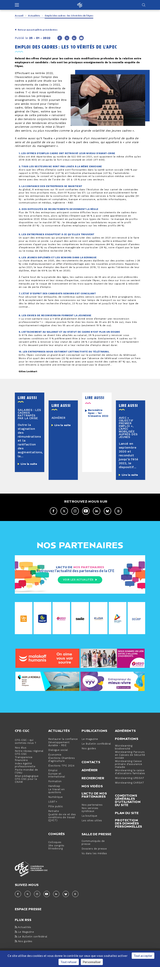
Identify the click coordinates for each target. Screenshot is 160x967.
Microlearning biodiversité (123, 747)
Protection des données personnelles (128, 823)
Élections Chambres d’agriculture (61, 760)
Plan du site (127, 812)
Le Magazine (25, 932)
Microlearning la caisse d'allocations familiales (130, 772)
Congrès (56, 833)
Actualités (34, 15)
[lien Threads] (118, 511)
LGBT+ (52, 801)
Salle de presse (96, 834)
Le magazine (90, 739)
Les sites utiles (92, 820)
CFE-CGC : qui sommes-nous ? (25, 742)
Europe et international (56, 775)
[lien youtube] (86, 511)
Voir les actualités (78, 579)
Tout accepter (143, 955)
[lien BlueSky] (107, 511)
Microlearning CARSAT (129, 782)
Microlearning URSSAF (129, 778)
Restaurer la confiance (63, 739)
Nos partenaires (92, 805)
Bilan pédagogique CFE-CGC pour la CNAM (27, 779)
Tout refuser (68, 962)
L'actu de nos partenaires (94, 795)
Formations (126, 738)
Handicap (54, 786)
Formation (55, 781)
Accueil (19, 15)
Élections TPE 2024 (61, 765)
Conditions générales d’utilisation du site (127, 800)
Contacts (91, 762)
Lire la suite (29, 464)
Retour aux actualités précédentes (37, 29)
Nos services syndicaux (90, 810)
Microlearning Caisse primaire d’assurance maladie (128, 764)
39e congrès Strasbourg (56, 847)
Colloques (54, 842)
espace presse (28, 909)
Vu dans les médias (94, 853)
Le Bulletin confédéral (96, 743)
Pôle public (55, 806)
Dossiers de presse (94, 848)
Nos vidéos (92, 786)
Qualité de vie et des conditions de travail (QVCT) (62, 817)
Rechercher (93, 778)
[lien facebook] (53, 511)
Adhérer (90, 770)
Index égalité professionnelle (25, 765)
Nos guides (89, 748)
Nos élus (20, 747)
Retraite (53, 811)
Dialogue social (58, 750)
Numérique (55, 797)
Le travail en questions (56, 791)
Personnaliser (92, 962)
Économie (54, 754)
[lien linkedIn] (96, 511)
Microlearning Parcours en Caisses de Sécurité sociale (130, 755)
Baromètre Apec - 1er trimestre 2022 (98, 413)
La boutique (89, 815)
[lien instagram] (75, 511)
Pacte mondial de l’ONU (26, 771)
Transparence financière (24, 759)
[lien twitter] (64, 511)
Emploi (52, 770)
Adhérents (125, 730)
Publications (94, 730)
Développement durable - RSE (58, 744)
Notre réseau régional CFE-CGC (29, 753)
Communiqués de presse (93, 843)
